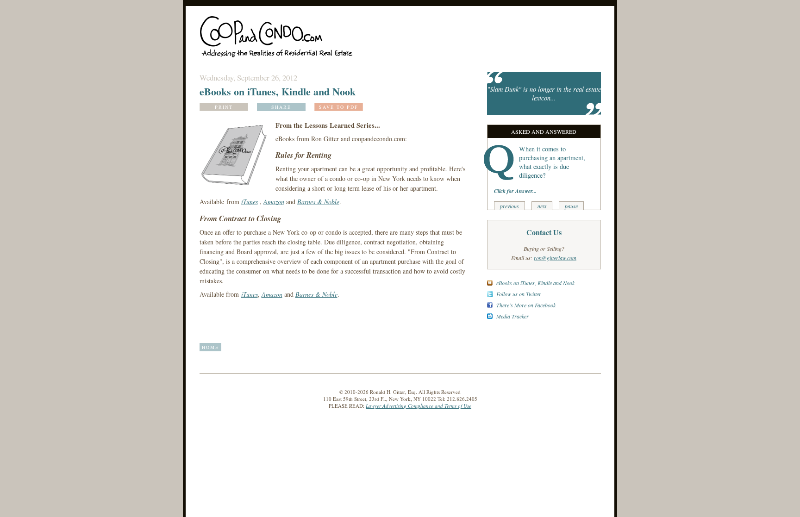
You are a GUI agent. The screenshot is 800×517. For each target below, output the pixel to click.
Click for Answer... (515, 191)
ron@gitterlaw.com (555, 258)
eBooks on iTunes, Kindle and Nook (535, 283)
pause (571, 206)
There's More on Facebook (526, 305)
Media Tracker (512, 316)
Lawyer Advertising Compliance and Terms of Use (418, 405)
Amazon (273, 201)
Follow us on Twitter (518, 294)
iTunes (249, 201)
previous (509, 206)
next (542, 206)
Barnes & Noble (318, 201)
